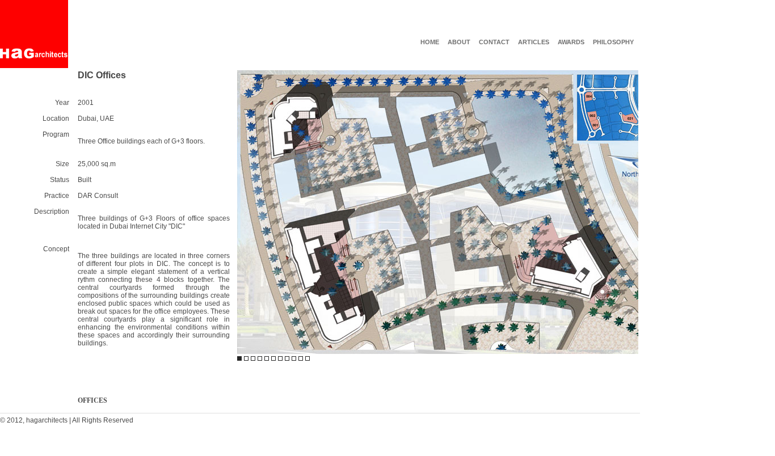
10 (300, 358)
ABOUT (459, 42)
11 (307, 358)
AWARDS (571, 42)
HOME (429, 42)
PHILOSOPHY (613, 42)
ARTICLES (533, 42)
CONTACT (494, 42)
